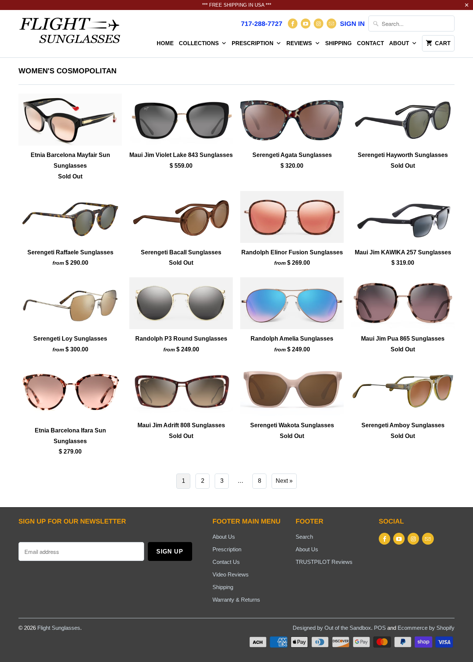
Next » (284, 481)
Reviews (299, 43)
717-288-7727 (261, 23)
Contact (370, 43)
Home (165, 43)
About (400, 43)
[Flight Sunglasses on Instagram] (318, 24)
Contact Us (226, 562)
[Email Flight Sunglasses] (331, 24)
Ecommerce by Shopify (426, 628)
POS (380, 628)
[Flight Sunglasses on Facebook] (292, 24)
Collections (199, 43)
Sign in (352, 23)
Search (304, 537)
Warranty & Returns (236, 599)
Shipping (338, 43)
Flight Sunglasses (58, 628)
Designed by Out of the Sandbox (332, 628)
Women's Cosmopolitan (67, 71)
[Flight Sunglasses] (70, 33)
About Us (223, 537)
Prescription (253, 43)
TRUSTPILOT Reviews (324, 562)
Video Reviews (230, 574)
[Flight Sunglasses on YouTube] (305, 24)
